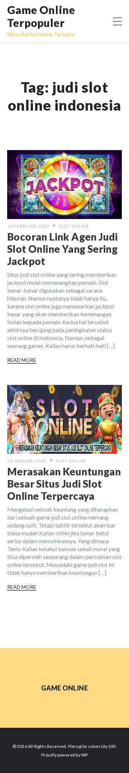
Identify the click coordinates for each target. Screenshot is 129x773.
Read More (21, 360)
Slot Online (74, 226)
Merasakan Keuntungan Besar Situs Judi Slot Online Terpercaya (64, 483)
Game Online (64, 688)
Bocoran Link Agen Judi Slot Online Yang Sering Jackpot (62, 248)
